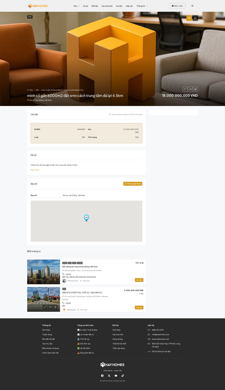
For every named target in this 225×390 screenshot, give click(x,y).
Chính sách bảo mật (50, 353)
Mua (75, 6)
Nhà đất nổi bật (48, 339)
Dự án (85, 6)
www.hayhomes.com (160, 339)
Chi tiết (139, 280)
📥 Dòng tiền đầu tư (85, 353)
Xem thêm (35, 170)
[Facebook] (102, 375)
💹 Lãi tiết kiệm (83, 348)
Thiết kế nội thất (119, 344)
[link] (43, 272)
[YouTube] (115, 375)
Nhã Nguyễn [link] (72, 310)
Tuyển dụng (47, 334)
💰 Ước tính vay (83, 344)
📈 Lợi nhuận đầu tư (85, 334)
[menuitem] (192, 5)
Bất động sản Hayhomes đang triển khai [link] (80, 266)
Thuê (74, 263)
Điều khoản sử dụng (50, 348)
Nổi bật (95, 6)
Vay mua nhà (106, 6)
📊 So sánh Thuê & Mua (87, 330)
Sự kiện (119, 6)
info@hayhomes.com (160, 334)
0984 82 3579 (158, 330)
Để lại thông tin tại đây (161, 351)
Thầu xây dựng (118, 348)
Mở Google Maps (134, 183)
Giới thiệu (46, 330)
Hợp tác (129, 6)
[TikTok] (122, 375)
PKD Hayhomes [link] (73, 281)
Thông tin (140, 6)
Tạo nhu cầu (47, 344)
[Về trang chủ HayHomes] (112, 364)
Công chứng (117, 339)
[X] (109, 375)
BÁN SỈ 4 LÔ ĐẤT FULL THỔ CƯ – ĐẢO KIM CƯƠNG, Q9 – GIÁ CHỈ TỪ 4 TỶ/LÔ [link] (95, 292)
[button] (112, 59)
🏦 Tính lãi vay (83, 339)
